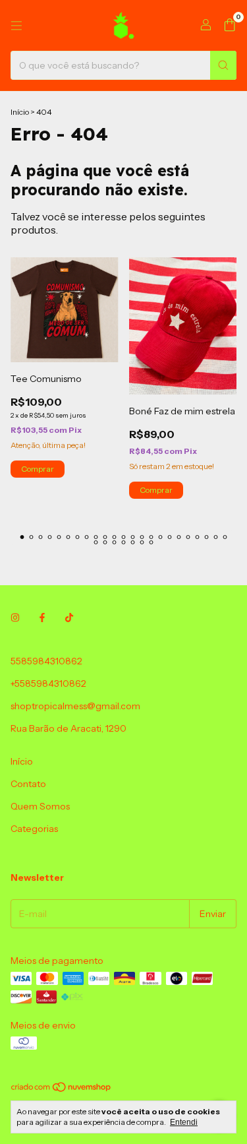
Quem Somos (40, 806)
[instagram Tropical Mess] (15, 617)
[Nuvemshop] (62, 1090)
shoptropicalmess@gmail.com (75, 706)
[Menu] (16, 26)
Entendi (184, 1122)
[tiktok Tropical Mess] (69, 617)
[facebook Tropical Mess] (42, 617)
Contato (28, 784)
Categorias (34, 829)
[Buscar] (223, 65)
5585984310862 (46, 661)
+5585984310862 (48, 683)
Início (20, 112)
